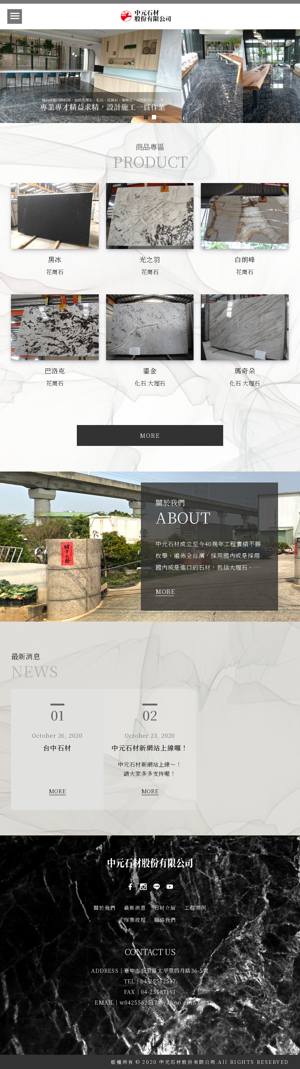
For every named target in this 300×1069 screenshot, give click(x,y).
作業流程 (135, 919)
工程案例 (195, 907)
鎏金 (150, 370)
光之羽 (149, 259)
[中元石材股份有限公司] (150, 17)
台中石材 (57, 747)
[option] (150, 76)
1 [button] (146, 117)
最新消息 (135, 907)
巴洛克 (55, 370)
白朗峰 (245, 259)
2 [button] (154, 117)
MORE (164, 591)
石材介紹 (165, 907)
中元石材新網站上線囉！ (150, 747)
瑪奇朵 (245, 370)
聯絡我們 (165, 919)
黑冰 (55, 259)
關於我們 (105, 907)
